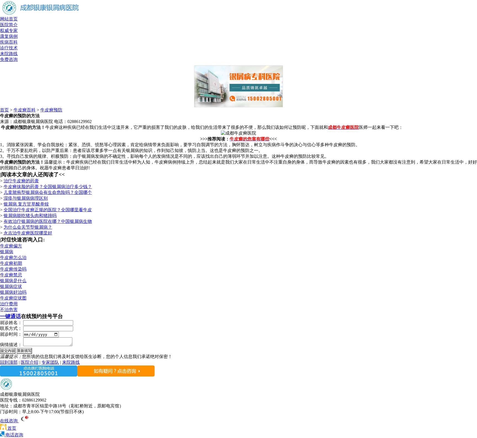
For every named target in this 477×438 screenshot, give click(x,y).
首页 (4, 110)
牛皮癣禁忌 (11, 275)
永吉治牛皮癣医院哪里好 (28, 233)
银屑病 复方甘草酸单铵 (26, 204)
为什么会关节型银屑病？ (28, 227)
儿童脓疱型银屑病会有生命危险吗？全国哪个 (48, 192)
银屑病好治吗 (13, 292)
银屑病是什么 (13, 280)
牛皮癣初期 (11, 263)
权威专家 (9, 30)
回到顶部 (9, 362)
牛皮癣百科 (25, 110)
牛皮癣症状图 (13, 298)
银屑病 (6, 251)
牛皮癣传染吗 (13, 269)
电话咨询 (13, 434)
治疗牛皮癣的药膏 (21, 180)
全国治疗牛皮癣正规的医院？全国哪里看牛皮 (48, 209)
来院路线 (9, 53)
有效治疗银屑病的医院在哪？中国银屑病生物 (48, 221)
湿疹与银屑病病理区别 (26, 198)
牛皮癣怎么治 (13, 257)
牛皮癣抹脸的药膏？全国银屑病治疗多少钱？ (48, 186)
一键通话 (10, 316)
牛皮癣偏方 (11, 246)
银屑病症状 (11, 286)
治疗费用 (9, 303)
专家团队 (50, 362)
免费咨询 (9, 59)
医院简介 (9, 24)
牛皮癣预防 (51, 110)
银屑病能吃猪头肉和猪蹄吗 (30, 215)
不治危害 (9, 309)
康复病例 (9, 36)
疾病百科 (9, 42)
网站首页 (9, 19)
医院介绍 (29, 362)
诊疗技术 (9, 48)
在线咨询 (9, 420)
